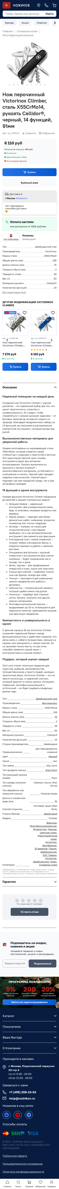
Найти (50, 13)
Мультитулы (40, 829)
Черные (52, 829)
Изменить (21, 198)
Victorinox (28, 235)
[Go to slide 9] (40, 85)
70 (56, 716)
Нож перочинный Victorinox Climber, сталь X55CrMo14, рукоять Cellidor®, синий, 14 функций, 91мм (42, 344)
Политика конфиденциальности (23, 1171)
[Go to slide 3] (13, 85)
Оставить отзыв (30, 911)
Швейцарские (48, 851)
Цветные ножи (48, 832)
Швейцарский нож (46, 698)
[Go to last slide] (7, 340)
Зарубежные (49, 845)
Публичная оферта (15, 1155)
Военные (52, 822)
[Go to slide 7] (31, 85)
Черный (52, 756)
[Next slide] (55, 22)
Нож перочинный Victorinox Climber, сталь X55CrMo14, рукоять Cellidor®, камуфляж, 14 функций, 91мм (12, 344)
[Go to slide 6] (27, 85)
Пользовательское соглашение (23, 1163)
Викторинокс (49, 703)
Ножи (53, 861)
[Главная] (21, 5)
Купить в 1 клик (29, 182)
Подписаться (42, 963)
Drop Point (51, 770)
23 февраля (41, 848)
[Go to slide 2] (9, 85)
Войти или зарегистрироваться (29, 1002)
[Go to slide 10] (44, 85)
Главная (7, 31)
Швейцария (50, 813)
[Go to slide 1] (5, 85)
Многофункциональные (17, 35)
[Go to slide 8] (36, 85)
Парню (53, 848)
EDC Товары (50, 855)
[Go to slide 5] (22, 85)
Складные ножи (27, 31)
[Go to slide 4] (18, 85)
